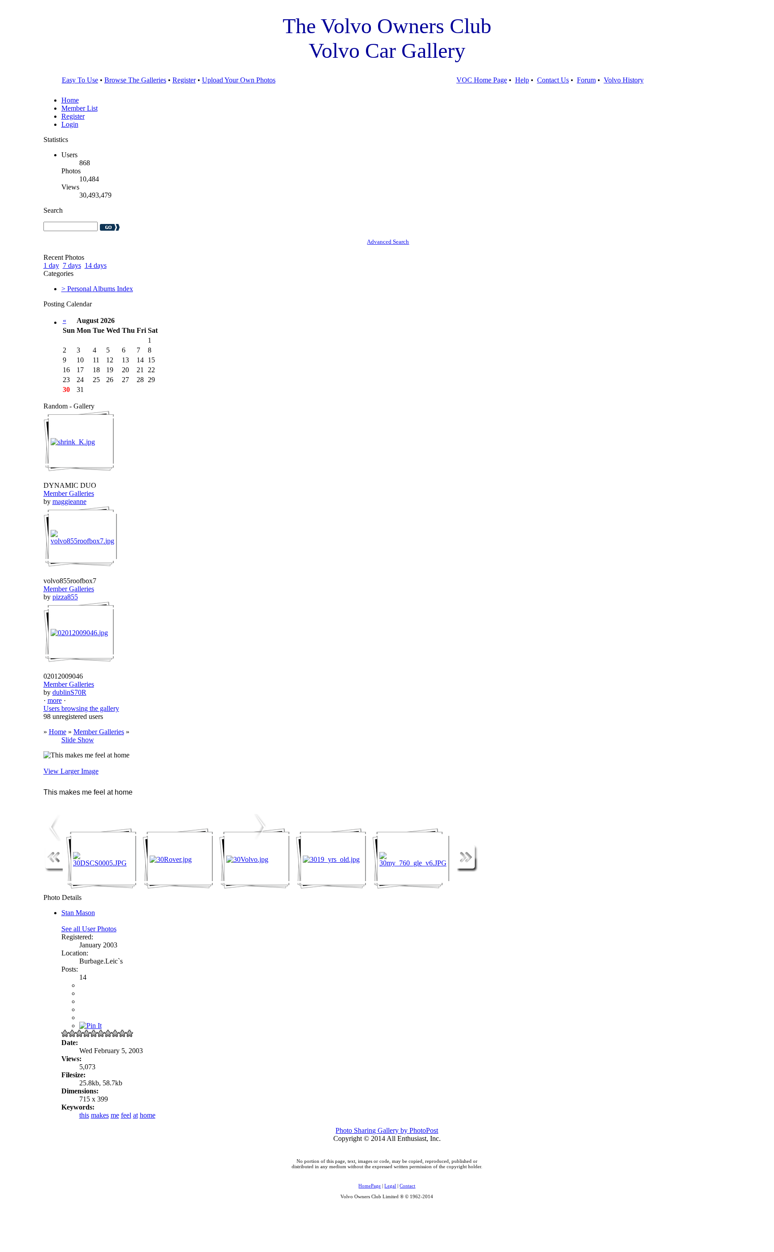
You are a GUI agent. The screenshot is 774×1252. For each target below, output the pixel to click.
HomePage (369, 1185)
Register (184, 80)
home (147, 1115)
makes (100, 1115)
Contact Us (553, 80)
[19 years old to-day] (261, 839)
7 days (72, 265)
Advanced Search (388, 241)
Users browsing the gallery (81, 708)
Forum (586, 80)
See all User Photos (88, 929)
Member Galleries (68, 493)
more (54, 700)
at (135, 1115)
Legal (390, 1185)
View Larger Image (71, 771)
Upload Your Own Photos (238, 80)
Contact (407, 1185)
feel (126, 1115)
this (84, 1115)
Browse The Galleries (135, 80)
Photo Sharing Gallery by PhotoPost (386, 1130)
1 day (51, 265)
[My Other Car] (52, 839)
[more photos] (54, 869)
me (115, 1115)
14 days (96, 265)
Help (522, 80)
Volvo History (624, 80)
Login (69, 124)
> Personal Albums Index (97, 289)
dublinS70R (69, 692)
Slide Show (77, 740)
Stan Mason (78, 912)
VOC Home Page (481, 80)
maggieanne (69, 501)
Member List (79, 108)
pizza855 (65, 597)
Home (70, 100)
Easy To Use (80, 80)
